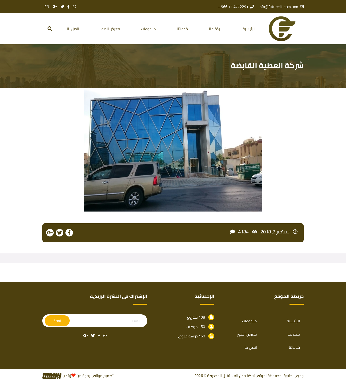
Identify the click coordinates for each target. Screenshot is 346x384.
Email (136, 321)
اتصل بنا (73, 28)
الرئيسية (249, 28)
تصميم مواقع (103, 375)
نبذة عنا (215, 28)
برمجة (86, 375)
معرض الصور (110, 28)
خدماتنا (182, 28)
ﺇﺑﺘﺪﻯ (66, 375)
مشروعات (148, 28)
